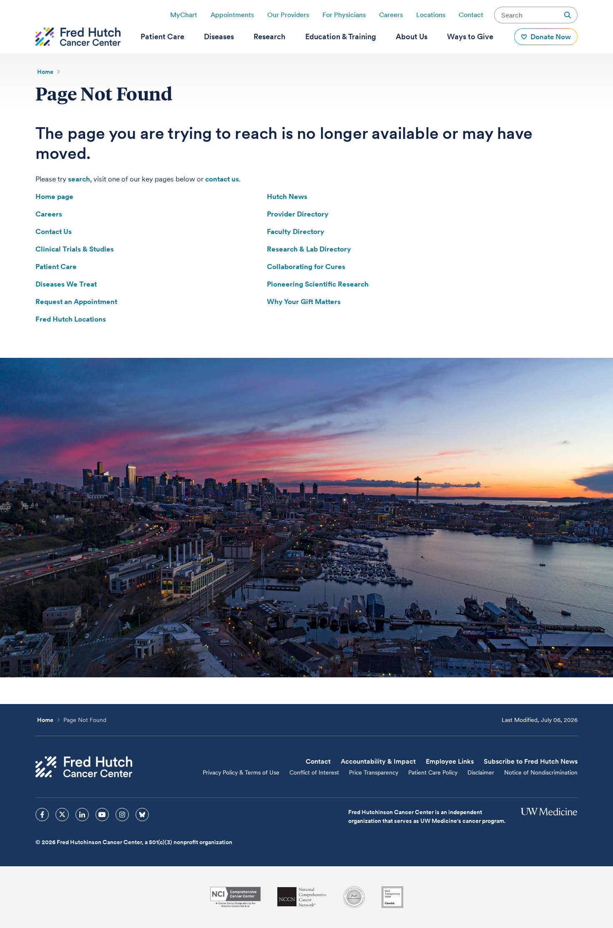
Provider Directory (298, 214)
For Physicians (344, 15)
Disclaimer (480, 772)
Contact (471, 15)
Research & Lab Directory (309, 249)
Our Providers (288, 15)
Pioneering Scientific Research (318, 284)
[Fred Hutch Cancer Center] (83, 766)
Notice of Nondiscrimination (541, 772)
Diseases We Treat (66, 284)
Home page (54, 196)
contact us (222, 179)
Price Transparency (373, 772)
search (79, 179)
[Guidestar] (392, 897)
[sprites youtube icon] (102, 814)
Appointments (232, 15)
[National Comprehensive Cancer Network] (302, 897)
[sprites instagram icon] (122, 814)
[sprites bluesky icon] (142, 814)
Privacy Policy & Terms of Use (241, 772)
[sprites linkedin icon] (82, 814)
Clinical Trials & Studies (74, 249)
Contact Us (53, 231)
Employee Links (450, 761)
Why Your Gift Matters (304, 301)
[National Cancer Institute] (235, 897)
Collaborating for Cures (306, 266)
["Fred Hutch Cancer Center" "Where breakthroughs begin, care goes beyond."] (78, 37)
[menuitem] (162, 37)
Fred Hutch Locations (70, 319)
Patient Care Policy (432, 772)
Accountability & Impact (378, 761)
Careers (391, 15)
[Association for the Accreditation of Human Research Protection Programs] (354, 897)
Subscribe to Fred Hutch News (531, 761)
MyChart (183, 15)
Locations (430, 15)
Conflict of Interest (314, 772)
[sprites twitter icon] (62, 814)
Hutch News (287, 196)
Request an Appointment (76, 301)
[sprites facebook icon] (42, 814)
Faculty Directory (295, 231)
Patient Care (56, 266)
